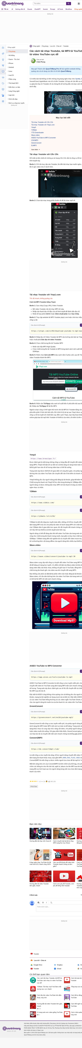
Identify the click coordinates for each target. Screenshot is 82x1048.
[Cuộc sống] (3, 95)
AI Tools (60, 9)
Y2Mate (34, 130)
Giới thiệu (26, 1023)
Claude (29, 9)
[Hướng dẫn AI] (3, 60)
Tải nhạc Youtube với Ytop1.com (42, 125)
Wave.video (35, 135)
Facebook (71, 1023)
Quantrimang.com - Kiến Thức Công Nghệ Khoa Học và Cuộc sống (14, 3)
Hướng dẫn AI (20, 9)
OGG (78, 758)
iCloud (59, 968)
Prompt (52, 9)
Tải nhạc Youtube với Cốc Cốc (42, 122)
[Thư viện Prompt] (3, 54)
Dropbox (60, 965)
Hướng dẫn (46, 1023)
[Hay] (36, 781)
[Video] (3, 89)
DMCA (76, 1023)
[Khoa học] (3, 101)
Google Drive (38, 965)
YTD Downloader (37, 132)
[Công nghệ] (3, 71)
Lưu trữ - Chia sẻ (55, 46)
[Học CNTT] (3, 77)
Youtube (65, 46)
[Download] (3, 83)
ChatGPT (37, 9)
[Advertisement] (14, 118)
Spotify (77, 79)
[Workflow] (3, 65)
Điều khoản (33, 1023)
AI (12, 9)
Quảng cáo (64, 1023)
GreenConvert (36, 143)
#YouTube (34, 786)
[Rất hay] (38, 781)
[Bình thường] (34, 781)
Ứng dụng (45, 46)
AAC (68, 758)
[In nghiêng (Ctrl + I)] (46, 902)
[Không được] (30, 781)
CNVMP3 (34, 140)
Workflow (69, 9)
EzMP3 (33, 145)
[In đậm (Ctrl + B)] (43, 902)
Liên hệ (58, 1023)
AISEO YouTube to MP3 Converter (43, 138)
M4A (64, 758)
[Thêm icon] (38, 902)
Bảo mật (39, 1023)
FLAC (73, 758)
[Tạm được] (32, 781)
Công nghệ (36, 46)
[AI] (3, 48)
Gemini (45, 9)
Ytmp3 (33, 127)
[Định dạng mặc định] (51, 902)
